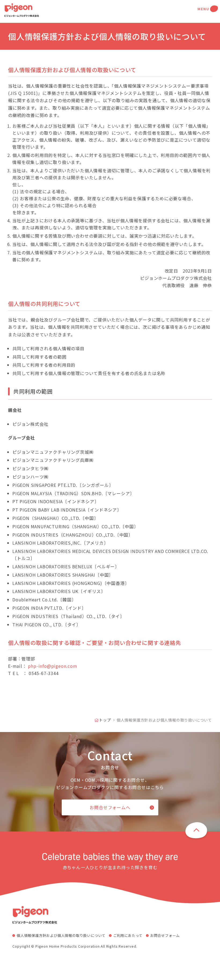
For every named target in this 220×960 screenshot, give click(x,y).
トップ (105, 720)
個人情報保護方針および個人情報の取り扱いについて (61, 935)
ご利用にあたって (127, 935)
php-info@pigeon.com (52, 666)
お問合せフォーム (165, 935)
